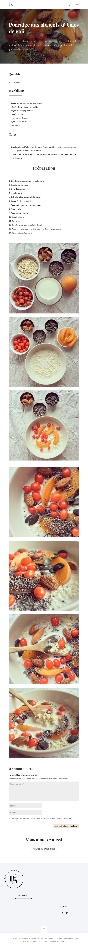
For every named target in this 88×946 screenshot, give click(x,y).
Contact (60, 942)
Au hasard (43, 942)
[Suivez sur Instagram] (67, 913)
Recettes (33, 942)
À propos (52, 942)
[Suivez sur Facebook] (62, 913)
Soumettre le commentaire (66, 826)
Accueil (26, 942)
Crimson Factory (55, 938)
